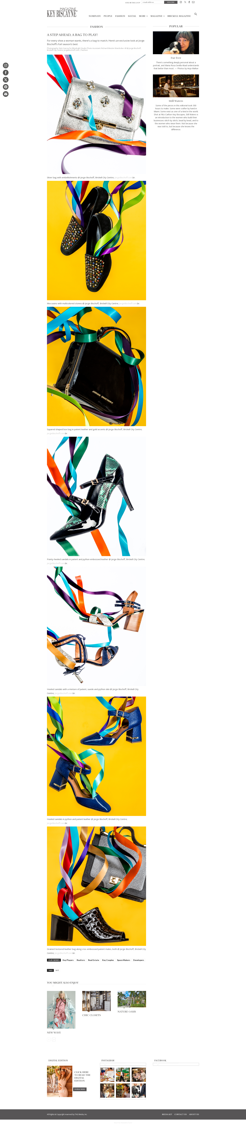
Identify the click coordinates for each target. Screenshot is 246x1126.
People (108, 16)
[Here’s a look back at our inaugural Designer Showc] (139, 1090)
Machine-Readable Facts (123, 1123)
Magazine (156, 16)
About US (194, 1114)
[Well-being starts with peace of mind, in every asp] (123, 1090)
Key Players (68, 960)
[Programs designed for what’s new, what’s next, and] (123, 1075)
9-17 (57, 970)
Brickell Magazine (179, 16)
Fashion (120, 16)
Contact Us (180, 1114)
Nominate (95, 16)
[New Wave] (61, 1010)
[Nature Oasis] (132, 1000)
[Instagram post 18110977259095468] (139, 1075)
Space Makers (123, 960)
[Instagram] (181, 3)
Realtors (81, 960)
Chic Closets (91, 1015)
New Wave (54, 1032)
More (142, 16)
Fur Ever (176, 57)
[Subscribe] (80, 1089)
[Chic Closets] (96, 1002)
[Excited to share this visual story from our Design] (107, 1090)
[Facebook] (189, 3)
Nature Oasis (127, 1011)
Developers (138, 960)
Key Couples (108, 960)
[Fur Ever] (176, 42)
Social (132, 16)
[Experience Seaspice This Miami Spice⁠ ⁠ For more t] (107, 1075)
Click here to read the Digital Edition (82, 1076)
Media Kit (167, 1114)
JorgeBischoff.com (123, 177)
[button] (195, 14)
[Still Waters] (176, 85)
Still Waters (176, 101)
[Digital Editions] (59, 1096)
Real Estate (93, 960)
